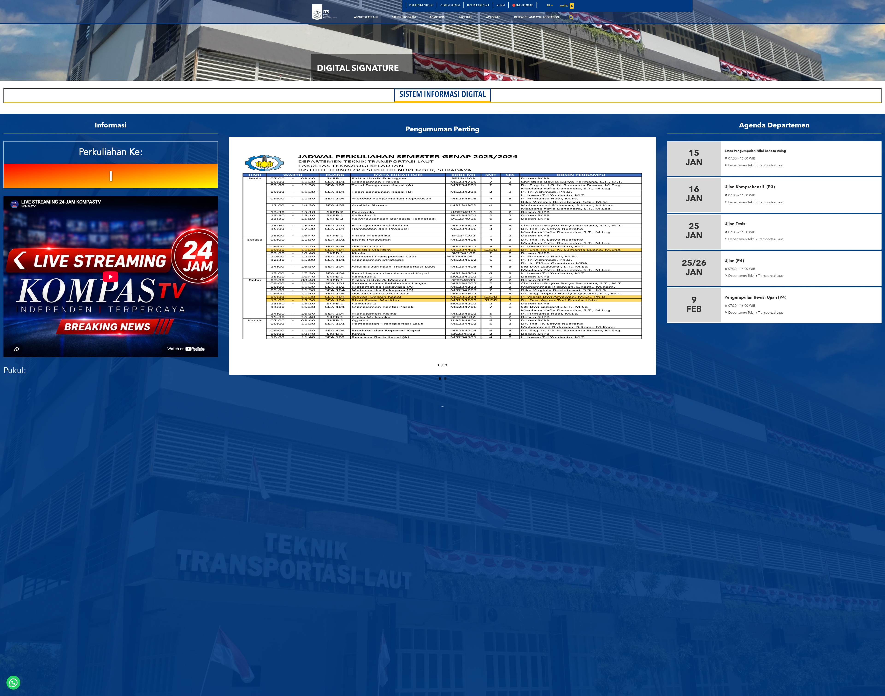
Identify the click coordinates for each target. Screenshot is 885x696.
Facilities (465, 17)
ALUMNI (500, 5)
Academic (493, 17)
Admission (437, 17)
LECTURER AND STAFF (478, 5)
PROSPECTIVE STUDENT (421, 5)
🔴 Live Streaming (522, 5)
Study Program (404, 17)
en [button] (549, 5)
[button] (13, 683)
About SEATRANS (366, 17)
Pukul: (14, 371)
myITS (564, 6)
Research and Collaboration (536, 17)
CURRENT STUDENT (450, 5)
